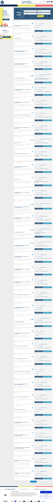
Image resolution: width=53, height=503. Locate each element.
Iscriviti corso (47, 43)
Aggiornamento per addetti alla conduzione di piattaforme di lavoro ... (22, 89)
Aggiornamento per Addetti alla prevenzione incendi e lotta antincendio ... (22, 448)
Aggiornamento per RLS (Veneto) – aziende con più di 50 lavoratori (22, 269)
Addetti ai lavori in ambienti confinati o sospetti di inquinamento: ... (21, 384)
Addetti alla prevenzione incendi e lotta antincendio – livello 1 (21, 167)
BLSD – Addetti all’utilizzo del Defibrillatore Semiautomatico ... (22, 192)
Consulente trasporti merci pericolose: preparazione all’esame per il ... (21, 51)
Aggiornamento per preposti (19, 232)
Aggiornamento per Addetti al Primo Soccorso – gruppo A (22, 460)
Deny (46, 497)
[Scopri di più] (6, 17)
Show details (43, 501)
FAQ (42, 3)
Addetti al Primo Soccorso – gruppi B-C (21, 345)
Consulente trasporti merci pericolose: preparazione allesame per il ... (21, 64)
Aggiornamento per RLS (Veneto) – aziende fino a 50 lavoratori (22, 282)
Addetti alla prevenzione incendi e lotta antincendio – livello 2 (21, 435)
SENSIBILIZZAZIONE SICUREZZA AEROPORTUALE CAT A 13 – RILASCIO (22, 25)
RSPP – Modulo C (17, 179)
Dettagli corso (39, 43)
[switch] (24, 501)
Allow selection (46, 494)
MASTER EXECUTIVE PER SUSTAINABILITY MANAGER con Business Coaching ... (22, 207)
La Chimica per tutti (17, 38)
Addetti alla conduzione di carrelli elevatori (22, 294)
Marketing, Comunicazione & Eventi (46, 5)
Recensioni (50, 3)
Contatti (47, 3)
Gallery (40, 3)
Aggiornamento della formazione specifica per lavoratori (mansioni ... (22, 245)
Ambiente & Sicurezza (12, 5)
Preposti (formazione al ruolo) (19, 409)
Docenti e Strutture (34, 3)
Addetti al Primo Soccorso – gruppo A (20, 358)
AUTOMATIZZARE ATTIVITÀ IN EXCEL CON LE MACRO (22, 371)
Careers (45, 3)
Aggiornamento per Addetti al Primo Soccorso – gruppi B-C (22, 473)
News (38, 3)
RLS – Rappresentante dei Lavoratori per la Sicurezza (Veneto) (21, 256)
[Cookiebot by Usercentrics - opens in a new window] (5, 501)
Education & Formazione (29, 5)
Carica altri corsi (33, 481)
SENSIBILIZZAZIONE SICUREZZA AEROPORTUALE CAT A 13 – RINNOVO (22, 333)
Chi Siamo (29, 3)
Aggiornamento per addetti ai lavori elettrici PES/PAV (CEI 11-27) (22, 102)
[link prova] (6, 33)
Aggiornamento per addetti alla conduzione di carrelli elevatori (22, 218)
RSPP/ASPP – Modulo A (18, 142)
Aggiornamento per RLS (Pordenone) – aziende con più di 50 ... (22, 128)
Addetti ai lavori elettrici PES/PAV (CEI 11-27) (22, 153)
